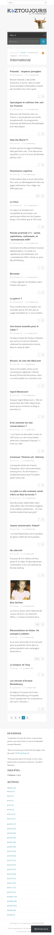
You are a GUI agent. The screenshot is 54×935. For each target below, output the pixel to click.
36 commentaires (29, 395)
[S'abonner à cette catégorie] (43, 53)
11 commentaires (29, 364)
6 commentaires (32, 333)
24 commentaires (29, 529)
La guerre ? (16, 298)
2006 (12, 910)
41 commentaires (29, 143)
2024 (12, 829)
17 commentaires (29, 430)
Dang (37, 659)
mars (11, 810)
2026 (12, 788)
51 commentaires (32, 205)
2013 (12, 878)
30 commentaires (30, 498)
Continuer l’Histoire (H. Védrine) (27, 457)
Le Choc (14, 202)
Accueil (23, 52)
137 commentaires (33, 75)
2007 (13, 906)
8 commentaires (32, 277)
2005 (12, 915)
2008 (13, 901)
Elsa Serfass (16, 602)
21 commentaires (28, 637)
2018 (12, 856)
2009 (13, 897)
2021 (12, 842)
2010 (12, 892)
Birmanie (14, 274)
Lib (38, 196)
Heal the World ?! (19, 140)
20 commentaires (28, 554)
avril (11, 805)
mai (11, 800)
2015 (12, 869)
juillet (12, 791)
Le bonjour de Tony (20, 665)
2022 (12, 838)
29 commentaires (28, 606)
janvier (12, 819)
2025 (12, 824)
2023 (12, 833)
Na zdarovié (16, 550)
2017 (12, 860)
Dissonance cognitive (21, 171)
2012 (12, 883)
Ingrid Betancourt (19, 392)
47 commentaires (30, 688)
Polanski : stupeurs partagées (25, 71)
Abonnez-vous (41, 928)
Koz (37, 624)
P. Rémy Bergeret (22, 753)
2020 (12, 847)
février (12, 814)
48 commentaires (29, 174)
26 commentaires (28, 461)
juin (11, 796)
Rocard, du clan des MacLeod (25, 361)
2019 (12, 851)
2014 (12, 874)
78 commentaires (32, 109)
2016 (12, 865)
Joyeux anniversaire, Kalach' (25, 525)
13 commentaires (27, 668)
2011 (12, 888)
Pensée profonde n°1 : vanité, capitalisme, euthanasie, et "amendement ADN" (25, 236)
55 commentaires (32, 243)
